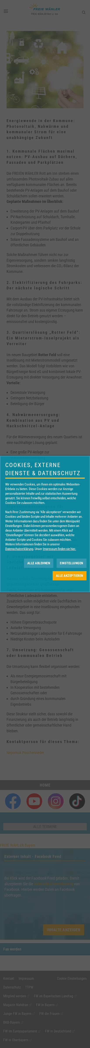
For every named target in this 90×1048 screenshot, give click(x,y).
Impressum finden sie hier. (59, 549)
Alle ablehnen (38, 563)
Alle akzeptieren (69, 576)
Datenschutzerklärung (19, 549)
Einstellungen (71, 563)
